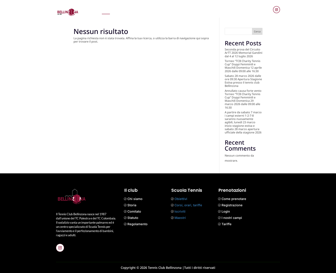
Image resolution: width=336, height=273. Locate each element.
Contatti (218, 10)
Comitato (134, 211)
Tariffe (227, 224)
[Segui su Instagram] (276, 9)
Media (205, 10)
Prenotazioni (122, 10)
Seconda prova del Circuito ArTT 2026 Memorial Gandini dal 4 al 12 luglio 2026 (243, 52)
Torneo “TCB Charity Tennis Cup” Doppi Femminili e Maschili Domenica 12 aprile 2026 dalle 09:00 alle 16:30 (243, 66)
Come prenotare (234, 199)
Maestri (180, 218)
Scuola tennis (154, 10)
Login (226, 211)
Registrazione (232, 205)
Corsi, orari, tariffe (188, 205)
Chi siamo (134, 199)
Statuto (132, 218)
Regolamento (137, 224)
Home (106, 10)
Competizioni (176, 10)
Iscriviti (180, 211)
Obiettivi (180, 199)
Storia (131, 205)
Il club (193, 10)
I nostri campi (232, 218)
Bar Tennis (234, 10)
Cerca (257, 31)
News (138, 10)
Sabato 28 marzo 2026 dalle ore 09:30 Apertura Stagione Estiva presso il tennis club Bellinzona (243, 81)
